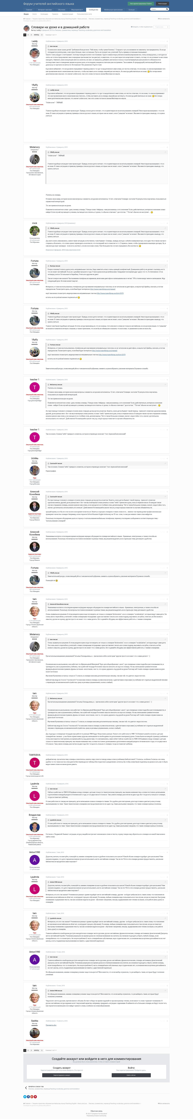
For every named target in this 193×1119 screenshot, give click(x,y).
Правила (55, 14)
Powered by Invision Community (96, 1116)
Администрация (67, 14)
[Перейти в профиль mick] (35, 231)
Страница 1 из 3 (50, 35)
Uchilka (34, 458)
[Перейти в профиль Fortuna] (35, 273)
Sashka (34, 1020)
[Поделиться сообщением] (167, 41)
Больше (132, 10)
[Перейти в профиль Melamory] (35, 159)
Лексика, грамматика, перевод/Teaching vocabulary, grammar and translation (83, 30)
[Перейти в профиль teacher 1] (35, 387)
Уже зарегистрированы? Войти (141, 3)
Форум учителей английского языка (48, 4)
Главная (29, 10)
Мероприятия (76, 10)
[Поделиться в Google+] (31, 1096)
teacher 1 (34, 379)
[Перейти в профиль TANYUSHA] (35, 763)
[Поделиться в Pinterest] (35, 1096)
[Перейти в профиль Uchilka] (35, 471)
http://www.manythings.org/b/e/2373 (110, 293)
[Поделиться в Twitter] (24, 1096)
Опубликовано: (56, 41)
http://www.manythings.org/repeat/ (102, 289)
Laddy (38, 30)
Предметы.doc (51, 1025)
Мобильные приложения (113, 10)
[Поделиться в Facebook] (28, 1096)
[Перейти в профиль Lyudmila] (35, 796)
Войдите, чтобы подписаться (142, 27)
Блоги (35, 14)
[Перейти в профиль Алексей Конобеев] (35, 506)
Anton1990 (34, 852)
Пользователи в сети (84, 14)
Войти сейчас (131, 1075)
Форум (26, 14)
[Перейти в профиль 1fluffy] (35, 97)
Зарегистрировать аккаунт (61, 1075)
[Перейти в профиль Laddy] (27, 29)
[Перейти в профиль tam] (35, 611)
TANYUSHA (34, 755)
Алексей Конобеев (34, 493)
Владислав (35, 815)
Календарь (44, 14)
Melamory (35, 147)
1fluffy (35, 85)
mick (34, 223)
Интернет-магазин (45, 10)
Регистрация (162, 3)
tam (35, 599)
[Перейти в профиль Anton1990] (35, 860)
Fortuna (34, 261)
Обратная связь (96, 1111)
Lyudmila (34, 783)
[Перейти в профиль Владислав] (35, 827)
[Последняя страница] (41, 34)
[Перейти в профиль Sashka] (35, 1033)
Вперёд (36, 34)
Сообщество (93, 10)
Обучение (61, 10)
